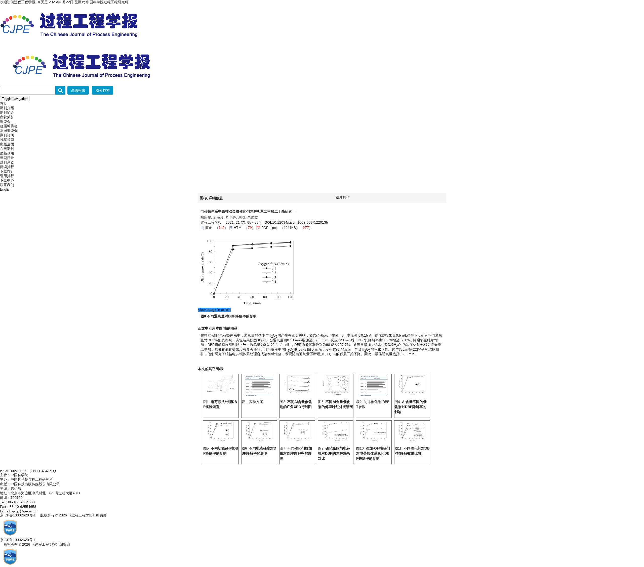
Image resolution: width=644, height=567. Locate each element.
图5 (220, 450)
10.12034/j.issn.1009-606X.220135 (300, 222)
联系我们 (7, 185)
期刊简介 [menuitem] (7, 112)
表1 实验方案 (252, 402)
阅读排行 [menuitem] (7, 167)
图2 (296, 404)
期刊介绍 (7, 108)
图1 (220, 404)
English (6, 189)
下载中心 (7, 180)
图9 (334, 453)
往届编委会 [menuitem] (9, 126)
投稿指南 (7, 140)
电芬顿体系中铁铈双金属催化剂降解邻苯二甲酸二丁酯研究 (246, 211)
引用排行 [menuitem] (7, 176)
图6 (259, 450)
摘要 (208, 228)
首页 (3, 103)
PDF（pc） (270, 228)
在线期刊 (7, 149)
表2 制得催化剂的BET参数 (372, 404)
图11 (412, 450)
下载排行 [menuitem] (7, 171)
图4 (410, 407)
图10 (373, 453)
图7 (296, 453)
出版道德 (7, 144)
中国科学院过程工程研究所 (107, 2)
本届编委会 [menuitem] (9, 131)
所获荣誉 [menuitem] (7, 117)
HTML (238, 228)
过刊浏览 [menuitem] (7, 162)
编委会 (5, 121)
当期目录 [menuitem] (7, 158)
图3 (335, 404)
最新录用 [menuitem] (7, 153)
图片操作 (343, 197)
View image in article (214, 310)
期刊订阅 (7, 135)
